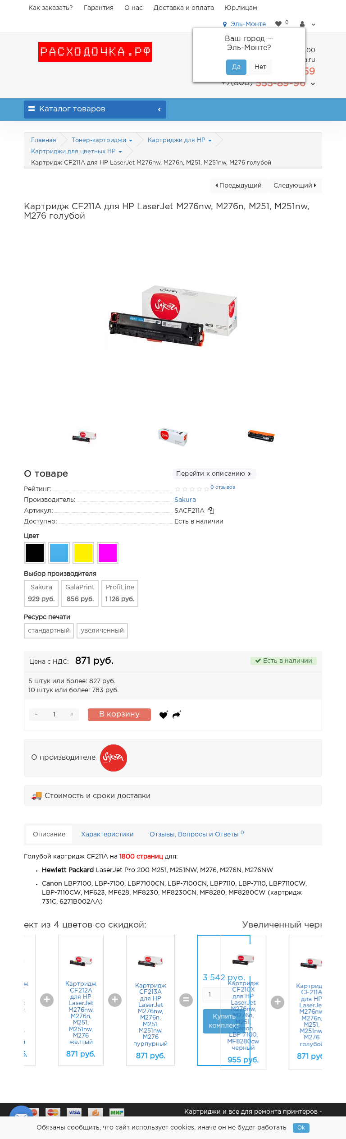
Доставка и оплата (184, 8)
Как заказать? (50, 8)
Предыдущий (240, 185)
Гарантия (99, 8)
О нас (133, 8)
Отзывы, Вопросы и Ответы (197, 834)
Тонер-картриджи (100, 140)
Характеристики (107, 834)
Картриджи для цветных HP (74, 151)
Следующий (293, 185)
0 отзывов (222, 487)
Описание (49, 834)
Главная (43, 140)
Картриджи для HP (177, 140)
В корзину (119, 714)
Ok (301, 1127)
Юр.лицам (241, 8)
